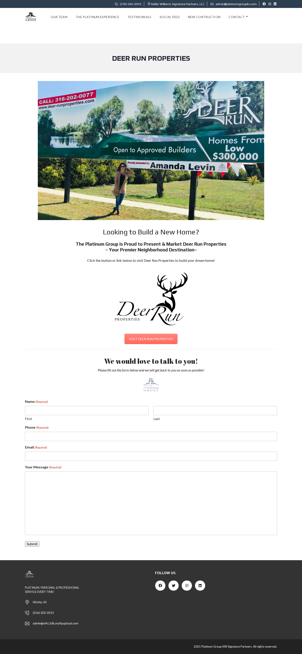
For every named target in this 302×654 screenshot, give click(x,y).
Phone (37, 427)
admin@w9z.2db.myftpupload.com (55, 623)
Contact (237, 17)
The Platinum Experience (97, 17)
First (28, 419)
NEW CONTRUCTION (204, 17)
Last (156, 419)
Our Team (59, 17)
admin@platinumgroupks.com (236, 4)
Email (36, 447)
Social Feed (170, 17)
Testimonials (139, 17)
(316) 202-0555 (130, 4)
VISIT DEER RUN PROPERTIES (151, 339)
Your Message (43, 467)
